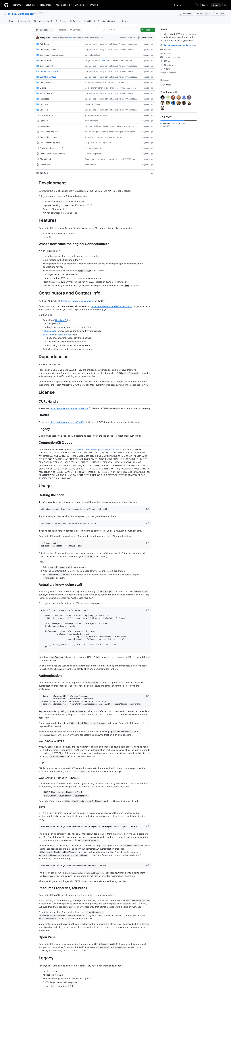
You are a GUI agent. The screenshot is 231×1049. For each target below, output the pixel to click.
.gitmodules (45, 126)
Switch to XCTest (92, 55)
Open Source (63, 4)
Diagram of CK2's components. (98, 143)
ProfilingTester (46, 93)
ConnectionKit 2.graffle (50, 143)
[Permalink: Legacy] (37, 429)
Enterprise (80, 4)
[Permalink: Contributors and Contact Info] (37, 293)
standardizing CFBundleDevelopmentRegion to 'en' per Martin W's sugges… (118, 132)
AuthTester (44, 44)
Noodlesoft (61, 320)
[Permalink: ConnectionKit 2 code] (37, 442)
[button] (148, 509)
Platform (16, 4)
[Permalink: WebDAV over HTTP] (37, 741)
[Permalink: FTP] (37, 763)
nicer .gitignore (91, 121)
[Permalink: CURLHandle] (37, 401)
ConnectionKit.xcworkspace (52, 55)
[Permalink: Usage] (37, 486)
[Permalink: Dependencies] (37, 356)
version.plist (45, 164)
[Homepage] (6, 5)
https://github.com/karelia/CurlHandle (69, 408)
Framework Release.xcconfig (52, 153)
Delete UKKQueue (92, 104)
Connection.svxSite (48, 137)
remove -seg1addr (93, 148)
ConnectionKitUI (47, 66)
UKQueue (44, 104)
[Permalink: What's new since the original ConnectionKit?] (37, 244)
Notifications (187, 14)
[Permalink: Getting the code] (37, 495)
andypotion (45, 38)
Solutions (31, 4)
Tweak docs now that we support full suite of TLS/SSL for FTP (112, 159)
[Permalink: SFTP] (37, 807)
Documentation (46, 82)
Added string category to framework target (104, 137)
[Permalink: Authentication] (37, 675)
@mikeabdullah (86, 301)
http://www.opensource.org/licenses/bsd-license (96, 449)
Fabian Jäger (49, 331)
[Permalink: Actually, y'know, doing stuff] (37, 584)
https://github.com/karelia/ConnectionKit (111, 306)
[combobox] (122, 30)
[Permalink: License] (37, 392)
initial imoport (90, 164)
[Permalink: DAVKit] (37, 415)
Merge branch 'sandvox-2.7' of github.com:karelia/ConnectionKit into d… (116, 88)
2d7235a (121, 38)
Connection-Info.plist (49, 132)
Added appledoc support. (96, 115)
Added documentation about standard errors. (104, 82)
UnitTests (44, 110)
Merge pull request (59, 38)
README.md (45, 159)
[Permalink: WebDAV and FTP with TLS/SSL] (37, 778)
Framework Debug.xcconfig (52, 148)
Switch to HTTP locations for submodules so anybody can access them (116, 126)
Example (43, 88)
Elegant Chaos (65, 334)
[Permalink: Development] (37, 183)
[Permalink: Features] (37, 220)
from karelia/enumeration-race (86, 38)
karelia (11, 13)
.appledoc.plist (46, 115)
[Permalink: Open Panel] (37, 937)
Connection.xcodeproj (49, 49)
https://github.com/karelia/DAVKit (67, 422)
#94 (70, 38)
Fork (203, 14)
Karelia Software (69, 301)
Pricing (94, 4)
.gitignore (44, 121)
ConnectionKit (27, 13)
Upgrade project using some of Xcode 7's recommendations (111, 44)
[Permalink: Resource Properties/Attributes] (37, 888)
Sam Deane (48, 334)
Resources (45, 4)
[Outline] (151, 173)
